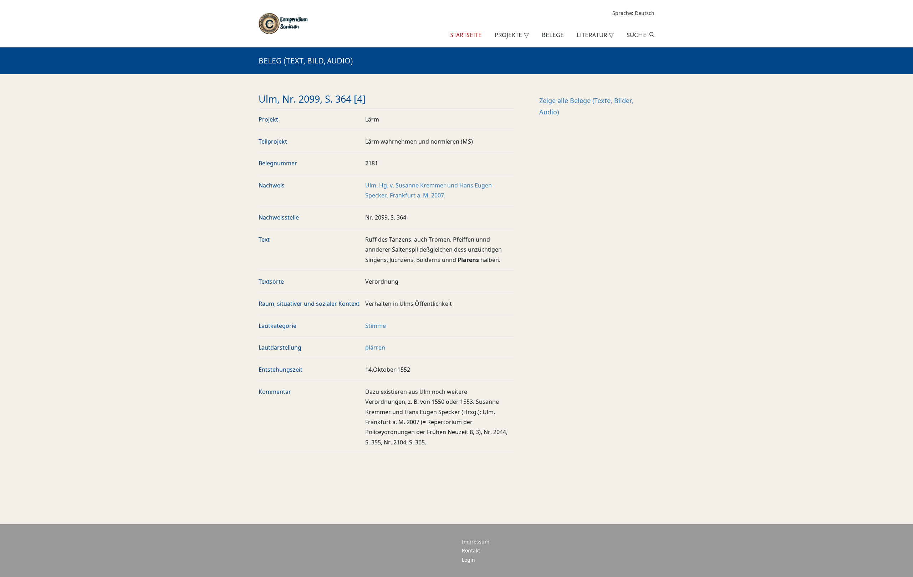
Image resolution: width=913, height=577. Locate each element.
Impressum (475, 541)
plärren (375, 347)
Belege (553, 35)
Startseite (466, 35)
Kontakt (471, 550)
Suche (637, 35)
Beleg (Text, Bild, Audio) (306, 61)
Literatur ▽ (595, 35)
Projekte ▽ (512, 35)
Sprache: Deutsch (633, 13)
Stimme (375, 326)
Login (468, 559)
